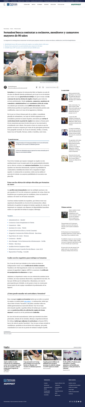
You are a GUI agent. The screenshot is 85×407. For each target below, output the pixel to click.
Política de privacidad (74, 391)
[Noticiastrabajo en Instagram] (74, 401)
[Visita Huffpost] (76, 4)
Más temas (57, 395)
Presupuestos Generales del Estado (51, 1)
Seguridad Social (59, 391)
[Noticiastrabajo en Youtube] (78, 401)
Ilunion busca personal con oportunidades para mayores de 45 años (23, 46)
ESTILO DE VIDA (61, 4)
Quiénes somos (72, 383)
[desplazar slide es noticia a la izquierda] (9, 1)
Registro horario (21, 1)
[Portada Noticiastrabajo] (9, 380)
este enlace (27, 301)
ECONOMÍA (39, 4)
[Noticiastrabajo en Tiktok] (76, 401)
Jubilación (57, 385)
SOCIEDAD (46, 4)
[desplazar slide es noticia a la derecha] (80, 1)
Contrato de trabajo (78, 1)
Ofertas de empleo (7, 333)
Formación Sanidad (70, 1)
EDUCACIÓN (53, 4)
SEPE (56, 393)
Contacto (71, 393)
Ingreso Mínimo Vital (60, 383)
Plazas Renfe (62, 1)
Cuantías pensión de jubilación (37, 1)
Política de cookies (73, 387)
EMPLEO (33, 4)
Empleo (46, 383)
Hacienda (46, 395)
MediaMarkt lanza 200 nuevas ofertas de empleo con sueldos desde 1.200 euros (26, 44)
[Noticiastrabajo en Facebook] (70, 401)
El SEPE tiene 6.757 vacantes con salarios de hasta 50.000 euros (22, 48)
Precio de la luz (14, 1)
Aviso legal (71, 389)
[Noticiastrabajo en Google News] (80, 401)
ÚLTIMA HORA (27, 4)
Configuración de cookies (74, 385)
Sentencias (46, 385)
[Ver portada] (12, 4)
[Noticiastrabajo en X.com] (72, 401)
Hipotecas (28, 1)
